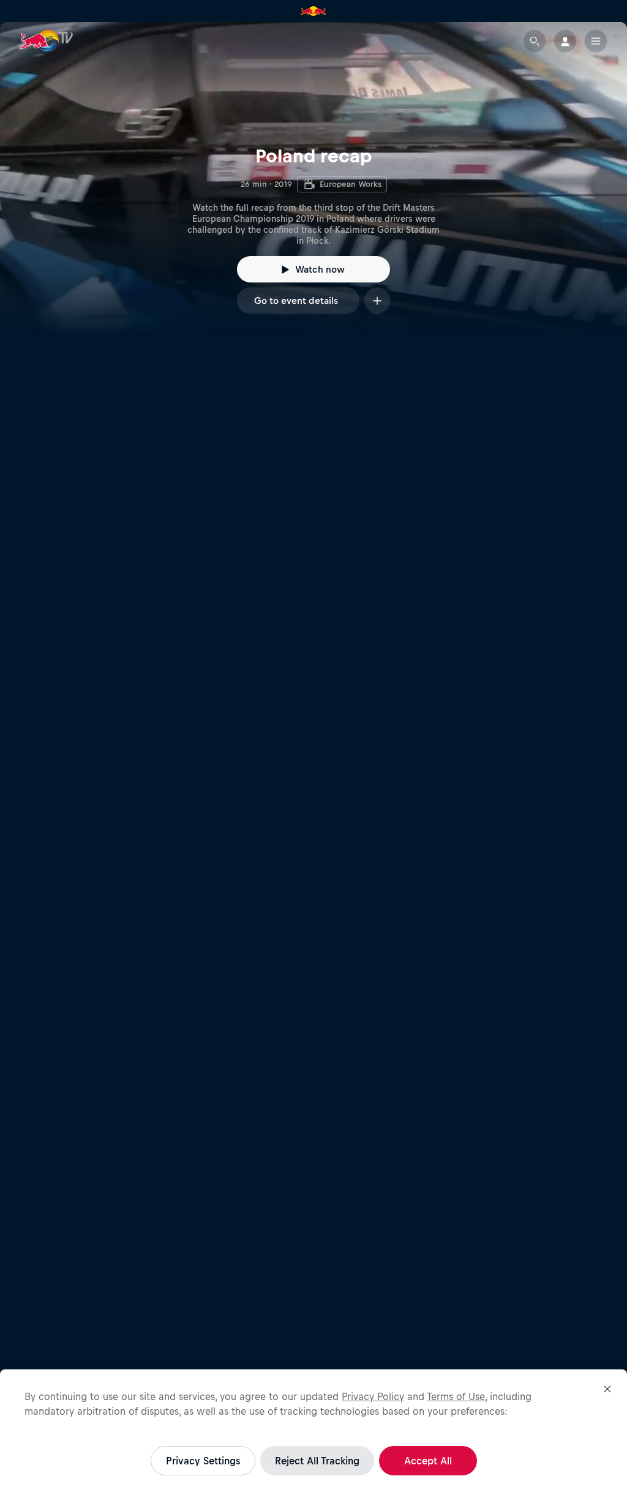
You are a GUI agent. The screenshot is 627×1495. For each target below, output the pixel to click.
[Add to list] (377, 300)
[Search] (534, 41)
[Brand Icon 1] (313, 11)
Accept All (428, 1460)
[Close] (607, 1389)
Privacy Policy (373, 1396)
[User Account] (565, 41)
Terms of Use (456, 1396)
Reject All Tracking (317, 1460)
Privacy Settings (203, 1460)
